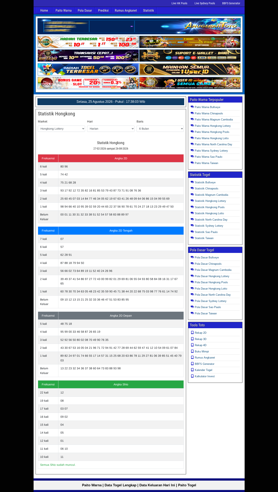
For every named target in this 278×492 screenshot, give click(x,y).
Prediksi (103, 10)
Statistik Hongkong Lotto (209, 213)
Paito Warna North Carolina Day (213, 144)
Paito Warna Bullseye (207, 107)
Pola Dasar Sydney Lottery (211, 301)
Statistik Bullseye (205, 182)
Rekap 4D (200, 345)
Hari (90, 121)
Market (42, 121)
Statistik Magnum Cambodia (211, 194)
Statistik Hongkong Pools (210, 207)
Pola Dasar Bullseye (207, 257)
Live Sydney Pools (205, 3)
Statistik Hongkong (56, 114)
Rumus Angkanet (126, 10)
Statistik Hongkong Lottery (210, 200)
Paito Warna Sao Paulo (208, 156)
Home (44, 10)
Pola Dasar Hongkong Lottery (212, 276)
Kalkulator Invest (205, 376)
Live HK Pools (179, 3)
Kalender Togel (203, 370)
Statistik (148, 10)
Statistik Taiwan (204, 238)
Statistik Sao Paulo (206, 232)
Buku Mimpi (202, 351)
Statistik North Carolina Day (211, 219)
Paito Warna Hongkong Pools (212, 131)
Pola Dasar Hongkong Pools (211, 282)
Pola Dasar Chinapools (208, 263)
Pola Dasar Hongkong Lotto (211, 288)
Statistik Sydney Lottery (209, 225)
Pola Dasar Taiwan (206, 313)
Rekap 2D (200, 332)
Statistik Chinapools (206, 188)
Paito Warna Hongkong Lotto (212, 138)
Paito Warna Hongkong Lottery (213, 125)
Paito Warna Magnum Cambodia (214, 119)
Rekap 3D (200, 339)
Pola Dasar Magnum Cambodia (213, 269)
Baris (140, 121)
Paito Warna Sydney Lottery (211, 150)
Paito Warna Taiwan (206, 163)
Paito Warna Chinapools (209, 113)
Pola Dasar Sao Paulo (208, 307)
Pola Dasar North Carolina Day (213, 294)
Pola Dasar (85, 10)
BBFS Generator (231, 3)
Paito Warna (64, 10)
